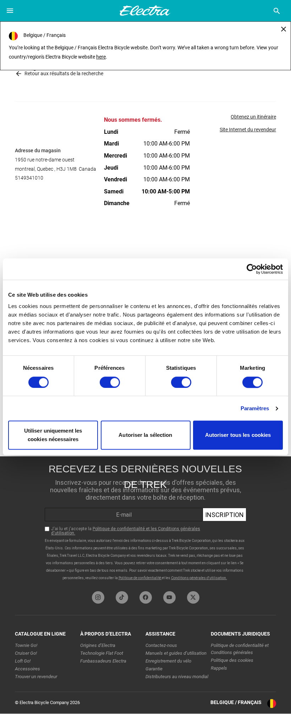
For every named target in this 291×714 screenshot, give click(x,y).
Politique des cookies (232, 660)
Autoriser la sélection (145, 435)
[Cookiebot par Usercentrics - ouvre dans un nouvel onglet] (252, 269)
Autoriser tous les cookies (238, 435)
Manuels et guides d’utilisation (176, 653)
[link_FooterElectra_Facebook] (145, 597)
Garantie (154, 668)
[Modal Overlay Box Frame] (145, 522)
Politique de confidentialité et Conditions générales (240, 649)
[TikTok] (122, 597)
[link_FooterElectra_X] (193, 597)
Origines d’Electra (97, 645)
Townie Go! (26, 645)
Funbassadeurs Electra (103, 661)
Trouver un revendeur (36, 676)
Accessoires (27, 668)
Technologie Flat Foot (101, 653)
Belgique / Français (236, 702)
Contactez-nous (161, 645)
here (101, 57)
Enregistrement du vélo (168, 661)
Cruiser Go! (26, 653)
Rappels (219, 668)
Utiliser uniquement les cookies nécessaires (53, 435)
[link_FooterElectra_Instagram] (98, 597)
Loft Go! (23, 661)
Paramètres (255, 408)
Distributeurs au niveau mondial (177, 676)
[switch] (110, 382)
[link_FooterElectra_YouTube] (169, 597)
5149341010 (29, 178)
